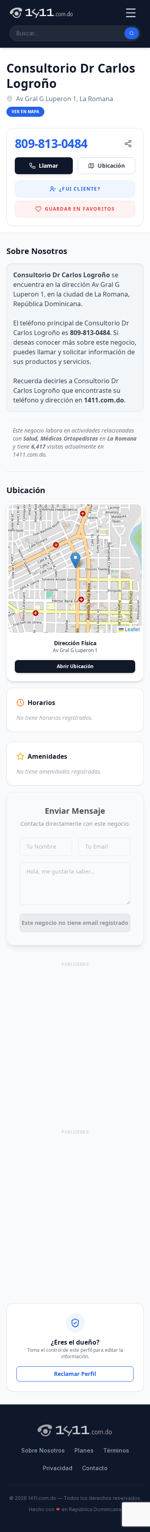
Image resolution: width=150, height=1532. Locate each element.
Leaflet (132, 629)
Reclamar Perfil (75, 1374)
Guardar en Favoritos (80, 208)
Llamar (48, 165)
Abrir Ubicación (75, 666)
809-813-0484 (51, 143)
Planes (84, 1450)
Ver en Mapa (25, 111)
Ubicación (111, 165)
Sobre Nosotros (43, 1450)
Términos (116, 1450)
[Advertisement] (75, 1044)
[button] (75, 560)
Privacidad (57, 1468)
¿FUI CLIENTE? (79, 188)
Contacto (95, 1468)
